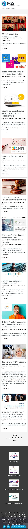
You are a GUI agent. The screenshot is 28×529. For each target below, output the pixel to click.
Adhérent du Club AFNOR (14, 475)
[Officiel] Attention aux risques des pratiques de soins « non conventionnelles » (14, 324)
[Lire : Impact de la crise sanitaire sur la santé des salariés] (14, 61)
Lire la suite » (5, 48)
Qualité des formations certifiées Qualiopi (14, 489)
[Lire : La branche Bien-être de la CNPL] (14, 145)
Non (8, 526)
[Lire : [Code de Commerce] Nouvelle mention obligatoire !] (14, 186)
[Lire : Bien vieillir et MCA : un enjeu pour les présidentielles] (14, 351)
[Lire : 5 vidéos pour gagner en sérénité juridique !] (14, 270)
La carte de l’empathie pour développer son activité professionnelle (13, 113)
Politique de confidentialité (18, 526)
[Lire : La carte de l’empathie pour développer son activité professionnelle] (14, 100)
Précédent (14, 435)
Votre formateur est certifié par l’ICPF (14, 503)
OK (4, 526)
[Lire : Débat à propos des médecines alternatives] (14, 23)
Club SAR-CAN (14, 461)
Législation (4, 39)
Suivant (14, 440)
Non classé (4, 76)
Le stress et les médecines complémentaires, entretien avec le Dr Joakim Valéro (13, 414)
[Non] (26, 523)
